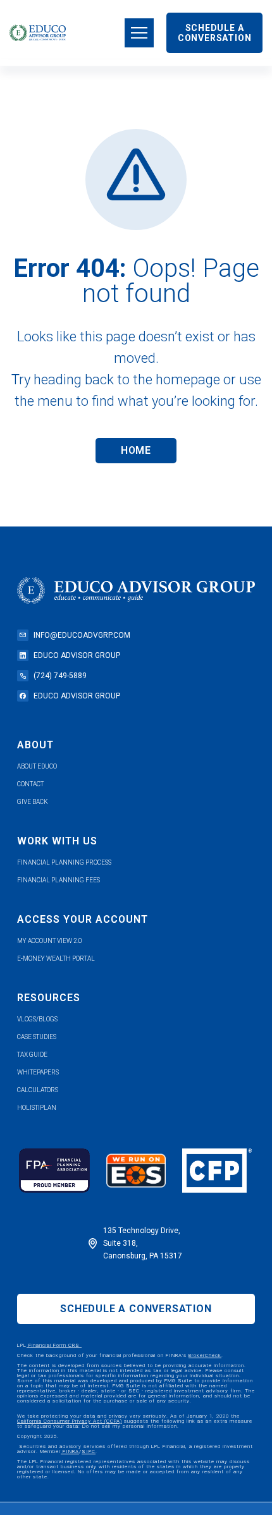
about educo (37, 766)
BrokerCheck (205, 1355)
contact (30, 784)
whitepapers (38, 1072)
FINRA (70, 1451)
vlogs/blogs (37, 1019)
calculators (37, 1089)
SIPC (89, 1451)
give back (32, 801)
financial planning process (64, 862)
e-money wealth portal (56, 958)
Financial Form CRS (54, 1345)
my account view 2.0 (49, 940)
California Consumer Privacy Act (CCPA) (69, 1421)
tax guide (32, 1054)
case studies (36, 1036)
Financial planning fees (58, 880)
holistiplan (36, 1107)
